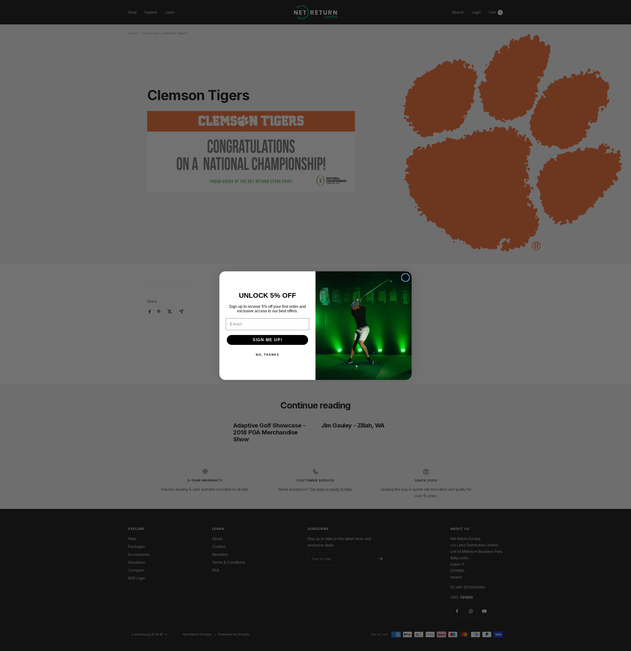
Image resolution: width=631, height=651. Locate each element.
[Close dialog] (405, 277)
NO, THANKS (267, 354)
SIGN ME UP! (267, 340)
